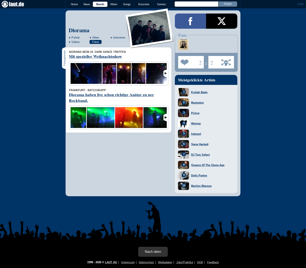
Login (300, 3)
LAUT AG (111, 262)
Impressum (128, 262)
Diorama (79, 30)
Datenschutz (146, 262)
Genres (161, 4)
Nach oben (153, 251)
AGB (200, 262)
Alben (113, 4)
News (86, 4)
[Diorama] (149, 45)
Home (74, 4)
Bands (100, 4)
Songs (127, 4)
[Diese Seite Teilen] (190, 21)
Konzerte (143, 4)
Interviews (119, 37)
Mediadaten (165, 262)
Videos (75, 41)
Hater (210, 61)
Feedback (213, 262)
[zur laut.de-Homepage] (16, 4)
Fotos (95, 41)
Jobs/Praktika (184, 262)
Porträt (75, 37)
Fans (190, 61)
